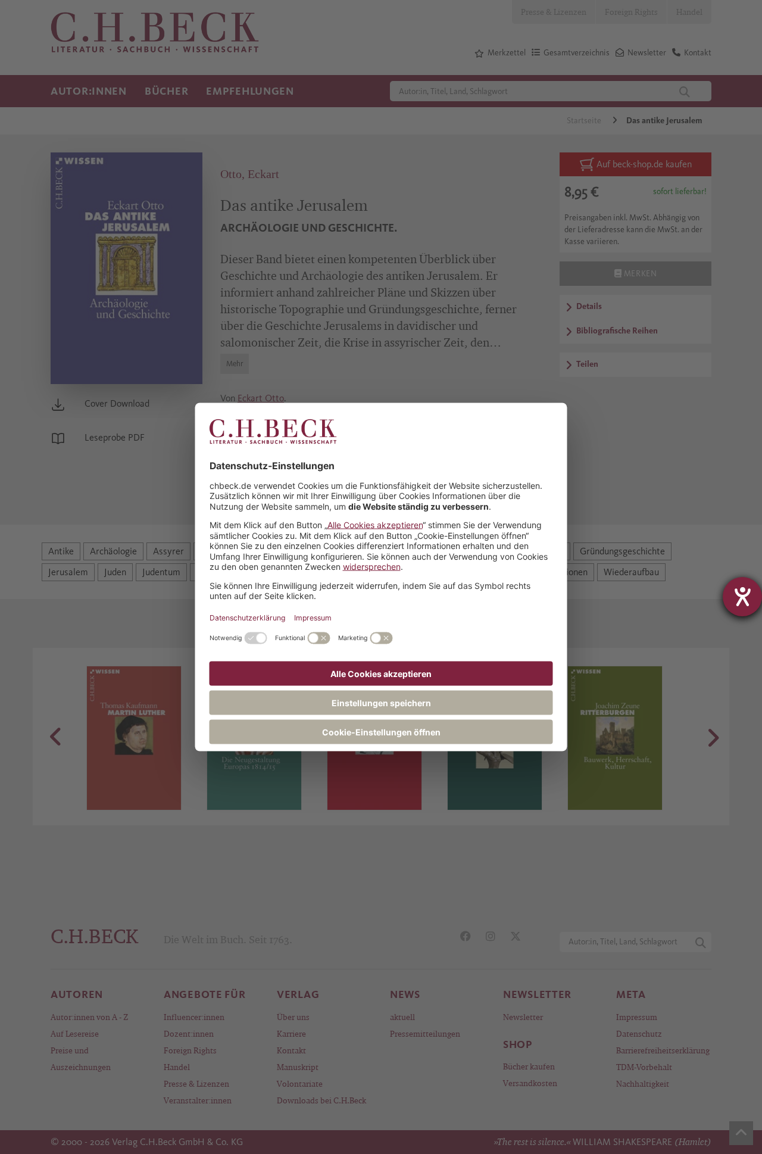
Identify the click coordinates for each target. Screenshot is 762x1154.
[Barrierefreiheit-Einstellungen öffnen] (742, 596)
